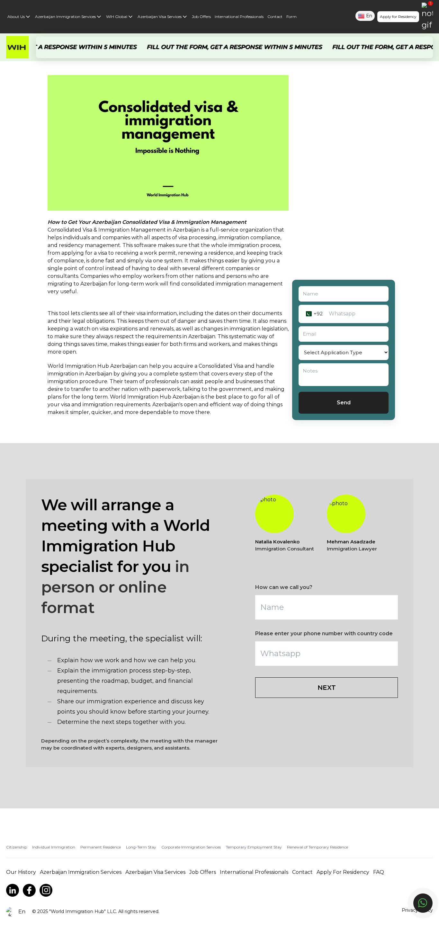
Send (344, 403)
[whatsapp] (423, 903)
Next (327, 687)
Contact (274, 16)
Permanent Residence (100, 847)
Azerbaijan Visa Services (160, 16)
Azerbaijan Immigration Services (65, 16)
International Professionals (239, 16)
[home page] (17, 47)
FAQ (378, 872)
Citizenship (16, 847)
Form (291, 16)
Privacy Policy (417, 910)
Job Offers (201, 16)
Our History (21, 872)
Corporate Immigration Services (191, 847)
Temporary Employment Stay (254, 847)
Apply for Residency (398, 16)
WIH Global (116, 16)
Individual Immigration (53, 847)
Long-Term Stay (141, 847)
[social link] (12, 890)
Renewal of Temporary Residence (317, 847)
